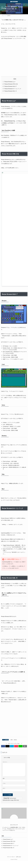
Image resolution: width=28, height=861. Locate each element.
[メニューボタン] (1, 1)
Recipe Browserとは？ (10, 81)
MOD (12, 739)
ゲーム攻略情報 (5, 10)
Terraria (15, 739)
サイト (4, 788)
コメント (5, 762)
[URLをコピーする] (25, 746)
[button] (3, 746)
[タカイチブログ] (14, 1)
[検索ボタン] (26, 1)
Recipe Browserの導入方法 (11, 84)
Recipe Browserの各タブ (10, 86)
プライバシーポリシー (11, 856)
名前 (3, 778)
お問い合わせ (18, 856)
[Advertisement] (14, 58)
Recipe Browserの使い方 (10, 91)
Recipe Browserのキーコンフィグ (12, 88)
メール (4, 783)
